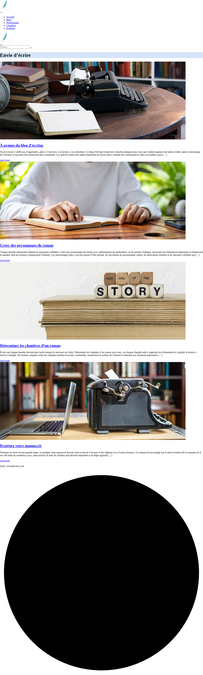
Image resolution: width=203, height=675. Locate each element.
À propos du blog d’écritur (21, 145)
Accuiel (10, 17)
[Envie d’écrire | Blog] (5, 8)
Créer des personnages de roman (26, 245)
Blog (8, 19)
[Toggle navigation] (1, 12)
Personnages (12, 22)
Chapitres (11, 25)
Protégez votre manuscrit (20, 446)
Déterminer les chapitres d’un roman (30, 345)
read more (5, 160)
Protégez (10, 28)
